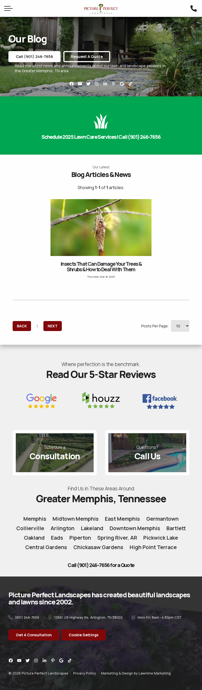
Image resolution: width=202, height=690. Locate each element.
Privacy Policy (84, 673)
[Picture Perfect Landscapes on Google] (122, 84)
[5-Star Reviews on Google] (41, 401)
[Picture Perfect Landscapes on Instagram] (97, 84)
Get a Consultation (34, 634)
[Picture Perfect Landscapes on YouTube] (80, 84)
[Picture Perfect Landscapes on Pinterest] (113, 84)
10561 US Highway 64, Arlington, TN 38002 (88, 617)
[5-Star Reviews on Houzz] (101, 401)
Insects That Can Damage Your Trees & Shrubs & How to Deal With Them (101, 266)
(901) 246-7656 (26, 617)
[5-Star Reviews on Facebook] (160, 401)
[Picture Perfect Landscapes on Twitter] (88, 84)
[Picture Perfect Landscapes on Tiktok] (130, 84)
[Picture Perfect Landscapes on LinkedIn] (105, 84)
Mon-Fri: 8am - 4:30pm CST (159, 617)
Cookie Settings (83, 634)
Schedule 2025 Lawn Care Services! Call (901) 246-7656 (101, 137)
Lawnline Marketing (155, 673)
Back (22, 325)
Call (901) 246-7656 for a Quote (101, 565)
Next (53, 325)
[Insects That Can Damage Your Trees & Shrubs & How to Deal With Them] (101, 227)
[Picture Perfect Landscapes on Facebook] (71, 84)
